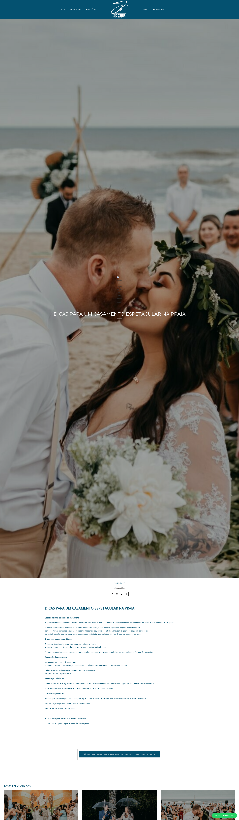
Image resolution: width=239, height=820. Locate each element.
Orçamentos (158, 9)
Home (63, 9)
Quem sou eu (76, 9)
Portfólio (91, 9)
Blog (145, 9)
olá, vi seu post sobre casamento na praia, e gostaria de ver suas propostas (120, 754)
